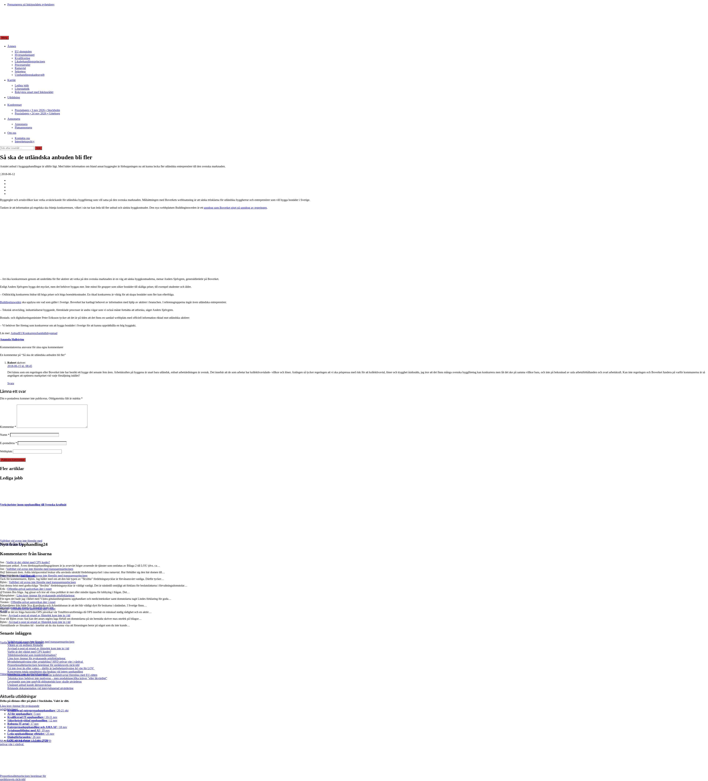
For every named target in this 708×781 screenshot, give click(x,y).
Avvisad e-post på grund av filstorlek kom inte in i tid (39, 615)
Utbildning (13, 97)
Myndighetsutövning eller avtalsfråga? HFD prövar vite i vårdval (45, 661)
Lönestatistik (22, 88)
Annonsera (13, 118)
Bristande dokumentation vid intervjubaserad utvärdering (40, 688)
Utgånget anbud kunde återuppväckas (29, 684)
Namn (4, 434)
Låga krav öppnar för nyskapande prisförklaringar (46, 595)
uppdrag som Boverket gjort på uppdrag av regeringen (235, 207)
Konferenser (14, 104)
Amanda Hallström (12, 339)
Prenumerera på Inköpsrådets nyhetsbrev (31, 4)
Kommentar (8, 426)
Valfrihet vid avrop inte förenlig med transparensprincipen (39, 568)
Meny (4, 37)
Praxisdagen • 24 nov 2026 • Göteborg (37, 113)
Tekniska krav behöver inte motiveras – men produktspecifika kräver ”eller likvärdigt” (57, 678)
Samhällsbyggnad (47, 333)
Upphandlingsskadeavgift (29, 74)
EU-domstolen (23, 51)
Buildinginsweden (10, 302)
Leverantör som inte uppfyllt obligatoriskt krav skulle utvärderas (44, 681)
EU (21, 333)
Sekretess (20, 71)
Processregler (22, 64)
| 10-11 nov (32, 717)
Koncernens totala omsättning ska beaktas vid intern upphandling (45, 671)
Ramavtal (20, 68)
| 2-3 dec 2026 (27, 740)
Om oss (11, 132)
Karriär (11, 80)
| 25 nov (30, 733)
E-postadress (8, 443)
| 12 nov (32, 720)
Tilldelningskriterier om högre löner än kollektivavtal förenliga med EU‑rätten (52, 674)
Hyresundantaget (24, 54)
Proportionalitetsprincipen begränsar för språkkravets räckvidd (43, 665)
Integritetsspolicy (24, 141)
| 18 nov (37, 727)
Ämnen (11, 46)
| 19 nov (28, 730)
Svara (10, 383)
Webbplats (6, 451)
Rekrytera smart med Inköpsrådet (34, 92)
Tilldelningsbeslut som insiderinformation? (32, 655)
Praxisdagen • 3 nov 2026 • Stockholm (37, 110)
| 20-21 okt (37, 710)
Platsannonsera (23, 127)
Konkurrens (30, 333)
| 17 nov (23, 723)
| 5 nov (24, 713)
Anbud (15, 333)
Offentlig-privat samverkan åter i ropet (29, 588)
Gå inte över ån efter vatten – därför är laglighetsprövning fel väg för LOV (51, 668)
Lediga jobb (22, 85)
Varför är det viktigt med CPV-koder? (28, 562)
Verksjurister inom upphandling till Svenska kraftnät (33, 504)
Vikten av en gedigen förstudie (25, 645)
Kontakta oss (22, 138)
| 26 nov (24, 737)
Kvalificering (22, 58)
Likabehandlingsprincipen (30, 61)
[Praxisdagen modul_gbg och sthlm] (60, 272)
